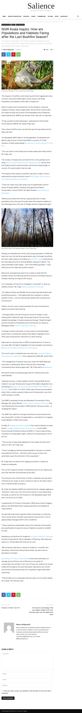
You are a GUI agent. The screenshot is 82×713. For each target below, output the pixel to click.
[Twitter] (8, 54)
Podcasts (26, 16)
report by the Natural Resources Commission (20, 348)
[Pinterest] (13, 54)
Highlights (63, 16)
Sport (57, 16)
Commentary (41, 16)
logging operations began (19, 425)
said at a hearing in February (32, 287)
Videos (33, 16)
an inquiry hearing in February (41, 536)
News (4, 16)
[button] (78, 16)
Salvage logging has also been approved (22, 428)
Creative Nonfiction (14, 16)
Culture (50, 16)
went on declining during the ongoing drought (23, 163)
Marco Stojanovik (8, 49)
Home (3, 22)
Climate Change (12, 22)
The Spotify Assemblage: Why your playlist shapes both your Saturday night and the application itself (41, 611)
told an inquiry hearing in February (36, 403)
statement (48, 367)
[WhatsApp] (18, 54)
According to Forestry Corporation (14, 559)
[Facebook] (3, 54)
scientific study (36, 259)
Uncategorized (20, 24)
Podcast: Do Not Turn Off (10, 608)
